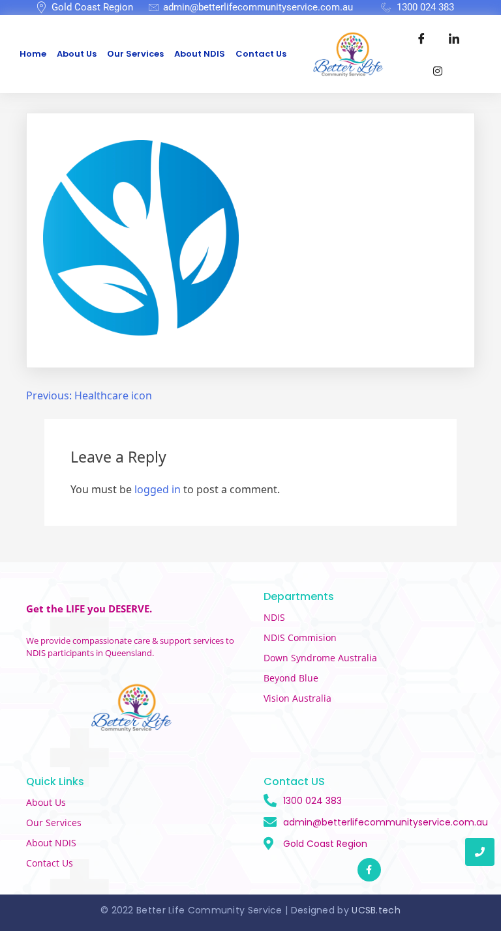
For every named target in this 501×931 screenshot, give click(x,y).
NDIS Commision (300, 637)
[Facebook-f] (369, 869)
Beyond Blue (291, 678)
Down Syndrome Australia (320, 658)
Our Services (135, 54)
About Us (77, 54)
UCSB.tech (376, 910)
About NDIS (199, 54)
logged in (157, 489)
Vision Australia (297, 698)
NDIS (274, 617)
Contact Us (260, 54)
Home (33, 54)
